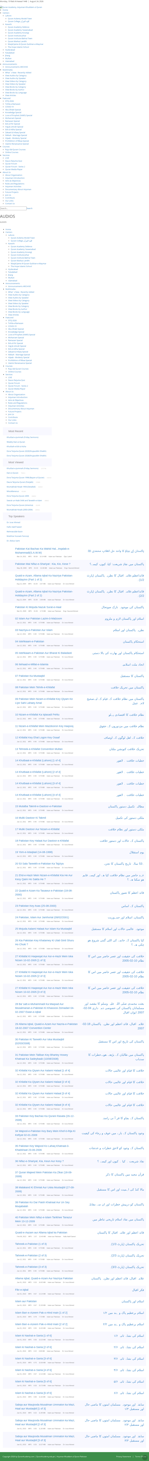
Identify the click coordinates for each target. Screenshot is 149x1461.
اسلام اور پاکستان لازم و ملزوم (124, 618)
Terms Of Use (140, 1456)
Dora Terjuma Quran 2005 (18, 496)
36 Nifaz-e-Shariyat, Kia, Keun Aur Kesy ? (39, 1161)
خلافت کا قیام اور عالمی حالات (124, 1070)
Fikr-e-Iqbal (21, 1289)
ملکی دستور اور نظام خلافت (126, 829)
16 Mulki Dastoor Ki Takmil (30, 817)
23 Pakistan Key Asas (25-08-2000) (35, 905)
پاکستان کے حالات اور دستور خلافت (122, 840)
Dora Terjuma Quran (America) (20, 505)
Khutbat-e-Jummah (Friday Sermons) (22, 437)
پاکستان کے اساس (132, 906)
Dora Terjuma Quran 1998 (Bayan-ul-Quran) (25, 477)
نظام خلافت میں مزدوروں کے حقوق (121, 726)
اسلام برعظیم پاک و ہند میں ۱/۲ (123, 1312)
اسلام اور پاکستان (133, 1301)
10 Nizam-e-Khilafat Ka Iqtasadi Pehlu (37, 714)
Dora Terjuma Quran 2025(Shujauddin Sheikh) (26, 451)
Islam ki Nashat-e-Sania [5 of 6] (33, 1381)
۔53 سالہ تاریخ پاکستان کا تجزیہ (123, 863)
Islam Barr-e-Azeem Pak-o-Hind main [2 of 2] (41, 1324)
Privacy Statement (123, 1456)
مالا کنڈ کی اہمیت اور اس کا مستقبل (120, 1189)
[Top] (145, 1457)
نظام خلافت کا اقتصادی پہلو (126, 714)
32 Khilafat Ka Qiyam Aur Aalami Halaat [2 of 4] (42, 1081)
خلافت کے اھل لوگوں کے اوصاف (124, 737)
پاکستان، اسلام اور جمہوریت (126, 917)
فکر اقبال (138, 1290)
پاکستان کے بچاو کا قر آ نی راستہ (123, 1118)
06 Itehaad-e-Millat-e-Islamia (31, 664)
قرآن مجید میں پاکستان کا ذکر (125, 1174)
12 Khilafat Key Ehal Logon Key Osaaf (37, 737)
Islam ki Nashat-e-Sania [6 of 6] (33, 1393)
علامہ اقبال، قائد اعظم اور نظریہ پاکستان (117, 1278)
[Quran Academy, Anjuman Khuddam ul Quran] (21, 7)
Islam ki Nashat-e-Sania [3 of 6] (33, 1358)
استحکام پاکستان (133, 641)
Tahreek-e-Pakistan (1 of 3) (31, 1243)
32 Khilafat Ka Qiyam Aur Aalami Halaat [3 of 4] (42, 1093)
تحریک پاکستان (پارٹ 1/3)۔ (127, 1244)
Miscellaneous (13, 491)
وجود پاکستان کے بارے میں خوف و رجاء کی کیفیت (113, 1133)
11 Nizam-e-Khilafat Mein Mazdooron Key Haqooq (44, 726)
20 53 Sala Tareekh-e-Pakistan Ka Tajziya (39, 863)
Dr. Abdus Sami (13, 540)
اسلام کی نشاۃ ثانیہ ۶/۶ (129, 1393)
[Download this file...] (5, 553)
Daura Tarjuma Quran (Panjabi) (20, 482)
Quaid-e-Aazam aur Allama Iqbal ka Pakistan (41, 1232)
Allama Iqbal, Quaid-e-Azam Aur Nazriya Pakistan (44, 1278)
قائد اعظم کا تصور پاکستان (127, 892)
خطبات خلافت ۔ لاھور (130, 760)
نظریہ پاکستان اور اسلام (128, 630)
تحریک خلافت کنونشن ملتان (126, 749)
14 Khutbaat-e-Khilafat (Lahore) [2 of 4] (38, 771)
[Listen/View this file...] (10, 553)
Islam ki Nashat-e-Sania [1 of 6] (33, 1335)
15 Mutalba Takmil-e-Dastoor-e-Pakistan (38, 806)
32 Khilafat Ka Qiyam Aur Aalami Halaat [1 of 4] (42, 1070)
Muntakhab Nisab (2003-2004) (20, 509)
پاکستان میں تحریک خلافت (127, 687)
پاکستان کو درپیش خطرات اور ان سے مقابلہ (116, 1204)
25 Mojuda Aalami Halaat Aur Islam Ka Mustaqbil (43, 928)
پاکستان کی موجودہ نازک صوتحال (122, 607)
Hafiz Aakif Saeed (14, 527)
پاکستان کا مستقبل (132, 676)
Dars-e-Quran (12, 473)
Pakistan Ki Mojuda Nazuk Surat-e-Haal (38, 607)
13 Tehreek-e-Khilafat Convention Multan (39, 749)
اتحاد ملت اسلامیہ (132, 664)
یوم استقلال (136, 852)
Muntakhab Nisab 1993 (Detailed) (21, 486)
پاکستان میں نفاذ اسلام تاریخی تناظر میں (118, 1219)
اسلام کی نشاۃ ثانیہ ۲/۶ (129, 1347)
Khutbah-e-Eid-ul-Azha (16, 446)
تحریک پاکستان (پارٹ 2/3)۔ (127, 1255)
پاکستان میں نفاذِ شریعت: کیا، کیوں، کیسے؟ (117, 564)
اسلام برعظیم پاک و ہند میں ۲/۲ (123, 1324)
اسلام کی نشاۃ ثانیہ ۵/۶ (129, 1381)
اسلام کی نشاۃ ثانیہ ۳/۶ (129, 1358)
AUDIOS (3, 222)
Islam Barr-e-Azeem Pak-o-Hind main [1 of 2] (41, 1312)
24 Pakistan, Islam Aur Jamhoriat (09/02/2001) (42, 917)
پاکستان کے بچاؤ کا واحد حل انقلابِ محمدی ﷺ (116, 550)
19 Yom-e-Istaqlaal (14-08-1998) (34, 852)
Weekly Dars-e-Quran (16, 442)
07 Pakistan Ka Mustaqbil (30, 675)
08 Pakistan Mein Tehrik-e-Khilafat (35, 687)
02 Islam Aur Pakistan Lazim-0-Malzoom (38, 618)
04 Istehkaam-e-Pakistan (29, 641)
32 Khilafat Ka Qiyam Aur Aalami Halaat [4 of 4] (42, 1104)
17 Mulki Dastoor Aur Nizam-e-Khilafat (37, 829)
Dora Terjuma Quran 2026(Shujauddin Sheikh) (26, 455)
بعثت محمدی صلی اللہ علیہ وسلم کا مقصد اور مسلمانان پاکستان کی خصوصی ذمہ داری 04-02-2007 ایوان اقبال (113, 1008)
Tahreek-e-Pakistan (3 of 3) (31, 1266)
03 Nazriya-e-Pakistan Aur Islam (34, 630)
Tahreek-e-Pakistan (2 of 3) (31, 1255)
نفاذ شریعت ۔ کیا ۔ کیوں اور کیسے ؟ (120, 1161)
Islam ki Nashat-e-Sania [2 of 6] (33, 1347)
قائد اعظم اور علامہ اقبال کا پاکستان (120, 1232)
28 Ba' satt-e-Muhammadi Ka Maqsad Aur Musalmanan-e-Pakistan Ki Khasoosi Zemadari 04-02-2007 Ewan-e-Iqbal (44, 1008)
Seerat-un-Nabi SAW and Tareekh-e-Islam (24, 500)
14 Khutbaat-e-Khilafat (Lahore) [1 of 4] (38, 760)
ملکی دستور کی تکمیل (130, 817)
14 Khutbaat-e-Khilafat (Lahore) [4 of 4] (38, 794)
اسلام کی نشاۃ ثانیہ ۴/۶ (129, 1370)
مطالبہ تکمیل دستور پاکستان (126, 806)
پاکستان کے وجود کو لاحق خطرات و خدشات (116, 1148)
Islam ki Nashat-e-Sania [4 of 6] (33, 1370)
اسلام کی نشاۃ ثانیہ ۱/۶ (129, 1335)
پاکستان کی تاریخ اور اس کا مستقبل (121, 1041)
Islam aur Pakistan (26, 1301)
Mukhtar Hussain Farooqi (18, 536)
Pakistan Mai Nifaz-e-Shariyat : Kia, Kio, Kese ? (42, 563)
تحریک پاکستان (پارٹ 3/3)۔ (127, 1267)
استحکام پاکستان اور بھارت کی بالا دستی (118, 653)
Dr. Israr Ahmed (13, 522)
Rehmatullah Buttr (15, 531)
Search (29, 208)
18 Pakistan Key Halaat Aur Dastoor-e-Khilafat (42, 840)
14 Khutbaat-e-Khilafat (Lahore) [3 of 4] (38, 783)
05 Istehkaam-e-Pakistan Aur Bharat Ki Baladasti (43, 653)
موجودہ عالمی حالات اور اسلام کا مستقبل (117, 928)
